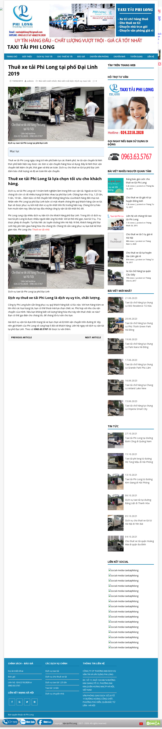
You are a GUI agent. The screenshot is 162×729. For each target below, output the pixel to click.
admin (30, 80)
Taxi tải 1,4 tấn (52, 687)
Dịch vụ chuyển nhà (54, 693)
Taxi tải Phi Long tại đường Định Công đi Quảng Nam (139, 439)
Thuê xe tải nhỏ (41, 229)
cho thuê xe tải (64, 56)
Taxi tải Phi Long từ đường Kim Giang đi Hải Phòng (139, 481)
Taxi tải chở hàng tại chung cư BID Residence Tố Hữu (139, 304)
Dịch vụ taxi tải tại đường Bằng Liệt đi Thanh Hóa (138, 501)
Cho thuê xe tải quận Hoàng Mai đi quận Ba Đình (139, 543)
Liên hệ (150, 56)
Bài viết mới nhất (48, 80)
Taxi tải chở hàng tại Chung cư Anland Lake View (139, 386)
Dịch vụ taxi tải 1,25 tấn (56, 682)
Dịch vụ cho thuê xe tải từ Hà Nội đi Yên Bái (138, 522)
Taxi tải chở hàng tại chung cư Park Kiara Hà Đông (139, 345)
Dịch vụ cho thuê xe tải (56, 676)
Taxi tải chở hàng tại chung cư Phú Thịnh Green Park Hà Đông (139, 326)
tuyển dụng (136, 56)
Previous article (21, 337)
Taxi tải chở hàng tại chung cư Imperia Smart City (139, 407)
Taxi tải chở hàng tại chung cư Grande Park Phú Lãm (139, 366)
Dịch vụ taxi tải (44, 56)
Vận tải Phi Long (70, 723)
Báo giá (81, 56)
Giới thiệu (27, 56)
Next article (93, 337)
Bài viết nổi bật (66, 80)
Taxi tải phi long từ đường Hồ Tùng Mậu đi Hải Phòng (139, 460)
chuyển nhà (119, 56)
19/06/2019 (17, 80)
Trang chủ (11, 56)
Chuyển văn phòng (99, 56)
